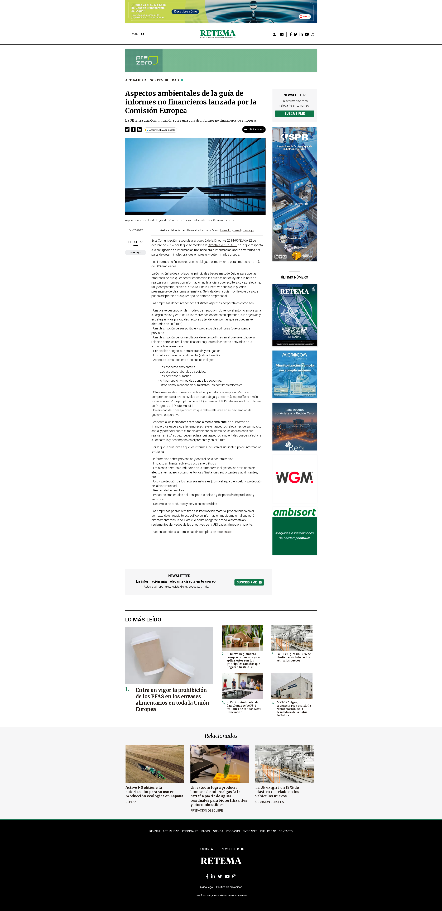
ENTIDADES (250, 831)
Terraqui (135, 252)
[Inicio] (219, 34)
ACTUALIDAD (171, 831)
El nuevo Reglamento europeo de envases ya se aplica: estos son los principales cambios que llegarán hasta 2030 (244, 660)
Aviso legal (206, 887)
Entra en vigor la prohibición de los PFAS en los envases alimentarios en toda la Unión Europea (172, 699)
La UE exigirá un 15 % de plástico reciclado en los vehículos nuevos (293, 657)
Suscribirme (295, 113)
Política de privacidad (229, 887)
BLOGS (205, 831)
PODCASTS (233, 831)
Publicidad (268, 831)
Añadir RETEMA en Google (162, 130)
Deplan (131, 802)
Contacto (286, 831)
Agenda (218, 831)
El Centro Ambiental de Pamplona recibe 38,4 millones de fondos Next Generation (244, 707)
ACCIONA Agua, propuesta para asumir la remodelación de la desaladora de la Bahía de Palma (293, 709)
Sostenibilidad (164, 80)
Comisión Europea (269, 802)
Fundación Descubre (206, 810)
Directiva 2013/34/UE (222, 245)
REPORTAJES (190, 831)
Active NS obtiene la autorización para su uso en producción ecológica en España (154, 791)
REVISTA (154, 831)
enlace (227, 532)
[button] (127, 129)
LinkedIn (225, 230)
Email (237, 230)
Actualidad (135, 80)
